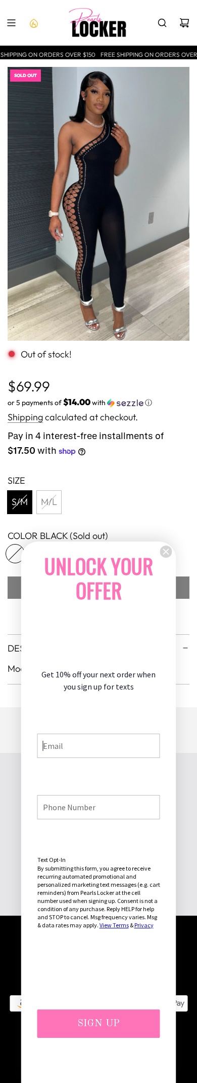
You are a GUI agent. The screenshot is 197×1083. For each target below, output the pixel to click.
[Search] (162, 23)
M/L (49, 502)
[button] (98, 403)
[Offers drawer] (33, 23)
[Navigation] (11, 23)
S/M (20, 502)
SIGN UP (98, 1024)
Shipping (25, 417)
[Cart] (184, 23)
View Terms (114, 925)
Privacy (144, 925)
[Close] (166, 552)
